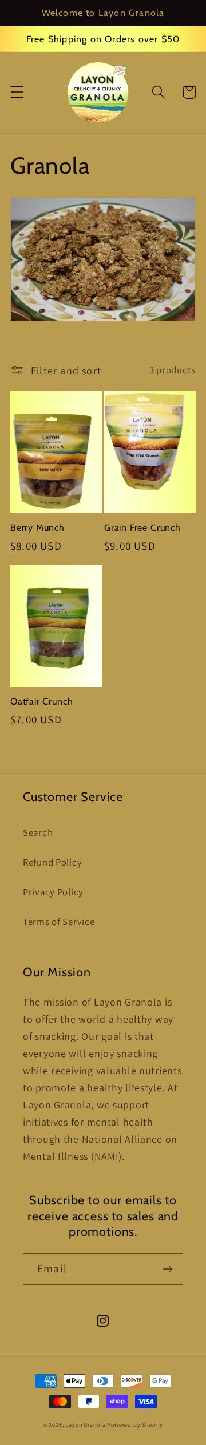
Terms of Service (59, 921)
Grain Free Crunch (142, 527)
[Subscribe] (167, 1269)
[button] (17, 92)
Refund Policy (52, 862)
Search (38, 832)
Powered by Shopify (135, 1424)
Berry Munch (37, 527)
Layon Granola (85, 1424)
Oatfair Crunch (41, 701)
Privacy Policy (53, 892)
